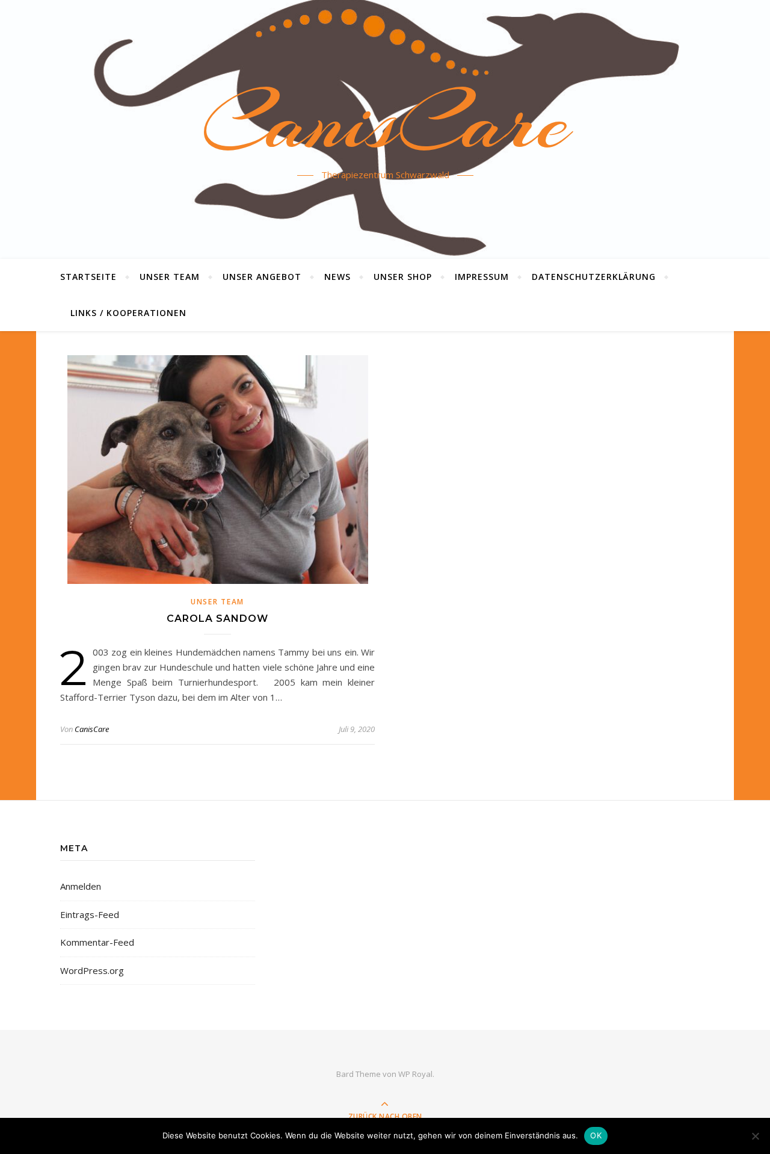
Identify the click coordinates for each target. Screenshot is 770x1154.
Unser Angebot (262, 276)
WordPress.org (92, 970)
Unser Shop (403, 276)
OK (596, 1135)
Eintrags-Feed (89, 914)
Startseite (88, 276)
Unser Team (170, 276)
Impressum (482, 276)
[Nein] (755, 1136)
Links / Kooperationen (128, 312)
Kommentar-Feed (97, 942)
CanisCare (385, 122)
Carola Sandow (217, 618)
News (337, 276)
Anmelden (80, 886)
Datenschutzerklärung (594, 276)
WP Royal (415, 1074)
